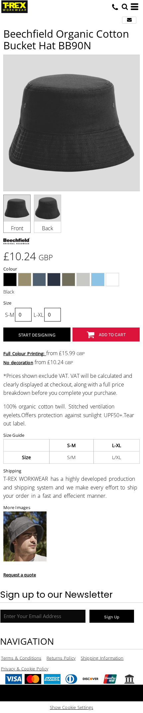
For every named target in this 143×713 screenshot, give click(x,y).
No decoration (18, 362)
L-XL (39, 315)
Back (47, 228)
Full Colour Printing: (24, 353)
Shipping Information (102, 658)
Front (17, 228)
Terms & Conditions (21, 658)
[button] (124, 6)
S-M (9, 315)
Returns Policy (61, 658)
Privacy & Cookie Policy (24, 669)
